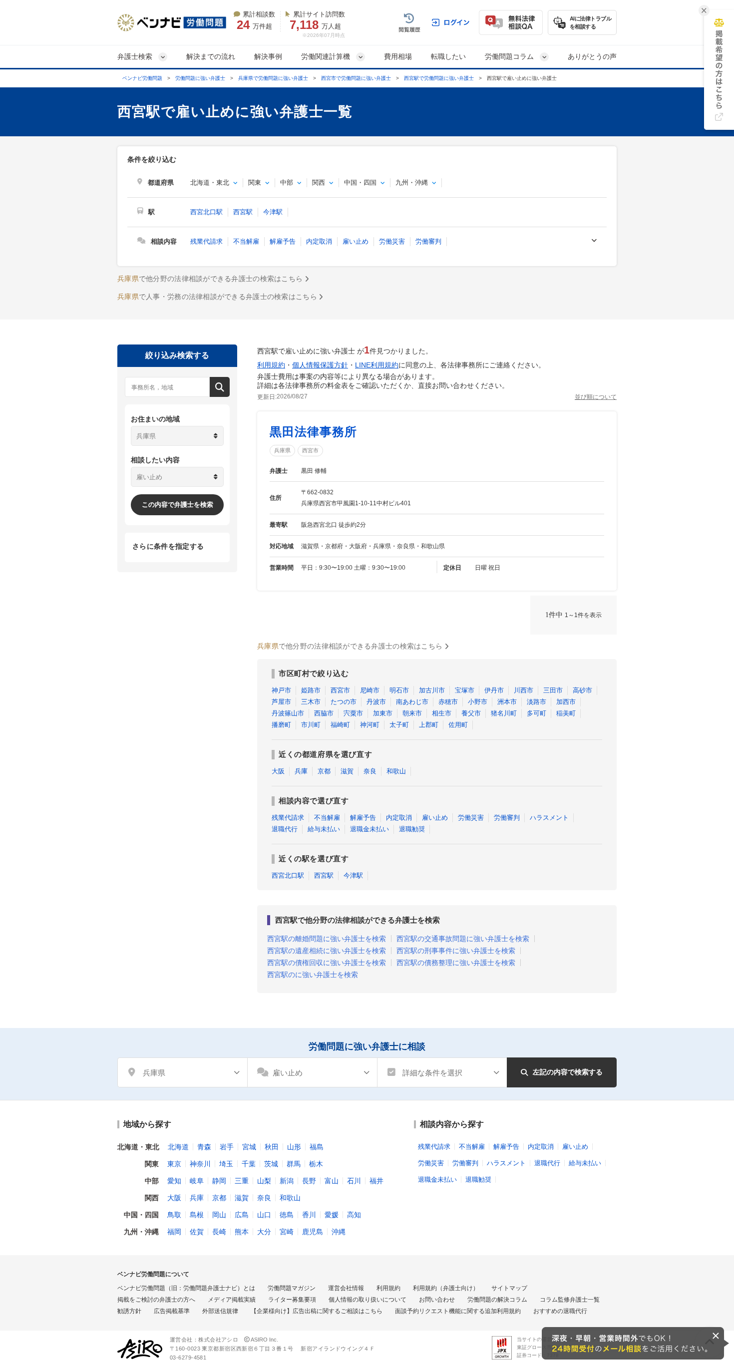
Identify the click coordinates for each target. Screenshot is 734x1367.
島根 (197, 1214)
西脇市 (324, 713)
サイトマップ (509, 1288)
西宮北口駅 (206, 212)
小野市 (477, 701)
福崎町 (340, 724)
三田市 (553, 690)
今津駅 (273, 212)
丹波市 (376, 701)
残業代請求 (206, 241)
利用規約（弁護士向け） (446, 1288)
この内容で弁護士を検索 (177, 504)
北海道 (178, 1146)
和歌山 (396, 771)
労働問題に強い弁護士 (200, 78)
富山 (332, 1180)
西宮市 (310, 450)
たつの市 (344, 701)
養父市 (471, 713)
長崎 (219, 1231)
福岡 (174, 1231)
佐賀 (197, 1231)
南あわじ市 (412, 701)
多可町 (536, 713)
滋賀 (347, 771)
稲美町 (566, 713)
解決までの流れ (210, 56)
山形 (294, 1146)
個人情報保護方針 (320, 365)
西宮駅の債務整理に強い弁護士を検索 (455, 962)
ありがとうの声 (592, 56)
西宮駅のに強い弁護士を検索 (312, 974)
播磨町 (281, 724)
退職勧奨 (412, 829)
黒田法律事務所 (313, 431)
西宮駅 (243, 212)
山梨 (264, 1180)
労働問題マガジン (292, 1288)
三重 (242, 1180)
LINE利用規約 (376, 365)
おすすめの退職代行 (560, 1311)
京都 (324, 771)
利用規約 (271, 365)
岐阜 (197, 1180)
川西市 (523, 690)
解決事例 (268, 56)
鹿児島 (312, 1231)
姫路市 (311, 690)
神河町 (369, 724)
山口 (264, 1214)
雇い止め (355, 241)
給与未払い (324, 829)
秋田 (272, 1146)
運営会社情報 (346, 1288)
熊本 (242, 1231)
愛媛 (332, 1214)
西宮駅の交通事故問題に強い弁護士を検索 (462, 938)
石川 (354, 1180)
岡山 (219, 1214)
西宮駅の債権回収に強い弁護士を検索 (326, 962)
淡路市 (536, 701)
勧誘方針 (129, 1311)
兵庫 (301, 771)
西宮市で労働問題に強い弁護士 (356, 78)
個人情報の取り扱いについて (367, 1299)
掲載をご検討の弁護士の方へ (156, 1299)
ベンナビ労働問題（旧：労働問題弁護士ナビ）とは (186, 1288)
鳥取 (174, 1214)
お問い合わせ (437, 1299)
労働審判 (428, 241)
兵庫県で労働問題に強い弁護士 (273, 78)
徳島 (287, 1214)
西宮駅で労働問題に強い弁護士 (439, 78)
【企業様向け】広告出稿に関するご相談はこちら (316, 1311)
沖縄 (339, 1231)
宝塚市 (464, 690)
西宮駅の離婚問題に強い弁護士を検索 (326, 938)
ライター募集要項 (292, 1299)
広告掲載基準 (172, 1311)
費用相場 (398, 56)
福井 (376, 1180)
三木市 (311, 701)
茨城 (271, 1163)
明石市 (399, 690)
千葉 (249, 1163)
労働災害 (392, 241)
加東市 (382, 713)
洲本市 (507, 701)
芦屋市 (281, 701)
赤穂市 (448, 701)
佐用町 (458, 724)
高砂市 (582, 690)
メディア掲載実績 (232, 1299)
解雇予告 (283, 241)
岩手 (227, 1146)
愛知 (174, 1180)
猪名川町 (504, 713)
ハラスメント (549, 817)
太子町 (399, 724)
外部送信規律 (220, 1311)
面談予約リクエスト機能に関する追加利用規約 (458, 1311)
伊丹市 (494, 690)
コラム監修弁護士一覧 (570, 1299)
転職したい (448, 56)
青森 (204, 1146)
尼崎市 (369, 690)
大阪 (278, 771)
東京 (174, 1163)
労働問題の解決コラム (497, 1299)
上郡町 (428, 724)
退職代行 (285, 829)
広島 (242, 1214)
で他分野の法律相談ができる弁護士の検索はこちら (210, 279)
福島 (317, 1146)
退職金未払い (369, 829)
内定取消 (319, 241)
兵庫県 (282, 450)
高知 (354, 1214)
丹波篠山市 (288, 713)
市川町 (311, 724)
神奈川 (200, 1163)
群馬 (294, 1163)
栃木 (316, 1163)
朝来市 (412, 713)
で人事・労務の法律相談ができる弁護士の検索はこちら (217, 297)
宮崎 (287, 1231)
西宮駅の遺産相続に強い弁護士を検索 (326, 950)
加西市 (566, 701)
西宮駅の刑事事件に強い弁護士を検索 (455, 950)
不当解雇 (246, 241)
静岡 (219, 1180)
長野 (309, 1180)
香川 (309, 1214)
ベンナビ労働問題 (142, 78)
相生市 (441, 713)
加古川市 (432, 690)
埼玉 (226, 1163)
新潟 (287, 1180)
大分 (264, 1231)
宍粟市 (353, 713)
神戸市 (281, 690)
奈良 (370, 771)
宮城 (249, 1146)
